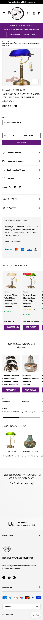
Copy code (30, 34)
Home (4, 42)
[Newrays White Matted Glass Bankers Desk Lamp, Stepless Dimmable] (12, 281)
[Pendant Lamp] (30, 440)
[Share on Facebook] (15, 187)
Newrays (5, 90)
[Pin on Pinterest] (19, 187)
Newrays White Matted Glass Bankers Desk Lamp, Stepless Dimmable (10, 300)
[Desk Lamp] (11, 440)
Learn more (31, 2)
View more (21, 347)
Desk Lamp (11, 42)
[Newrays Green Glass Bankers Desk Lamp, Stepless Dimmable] (31, 281)
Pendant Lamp (30, 451)
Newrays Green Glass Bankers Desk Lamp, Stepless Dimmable (29, 300)
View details (11, 390)
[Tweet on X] (10, 187)
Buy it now (21, 143)
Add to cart (29, 135)
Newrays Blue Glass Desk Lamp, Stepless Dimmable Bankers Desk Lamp (20, 44)
